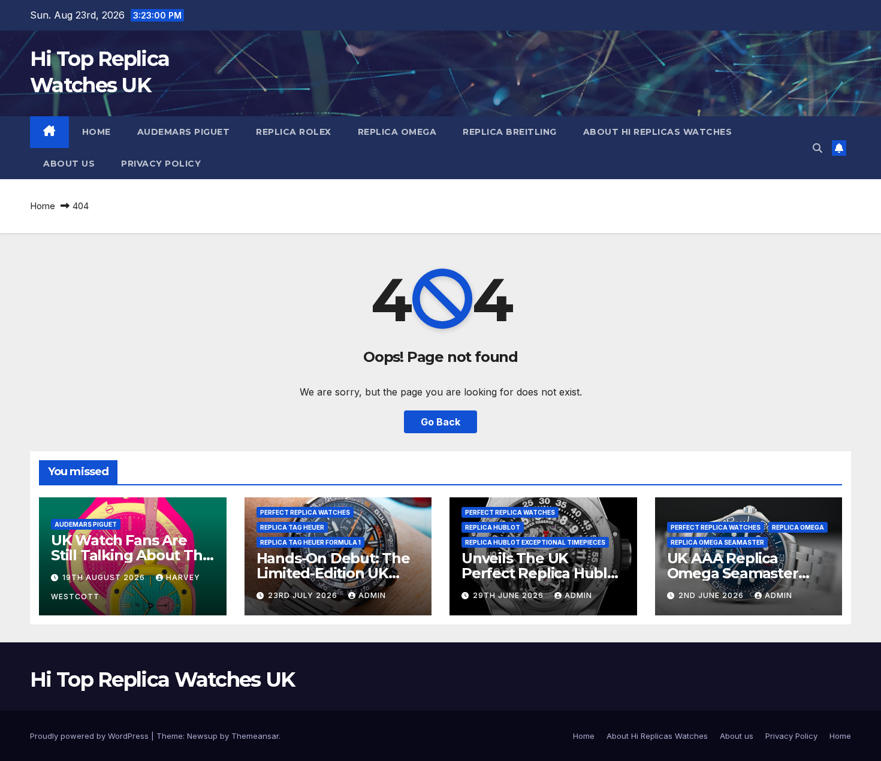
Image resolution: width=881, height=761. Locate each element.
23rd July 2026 (304, 595)
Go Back (440, 422)
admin (372, 595)
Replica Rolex (293, 131)
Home (96, 131)
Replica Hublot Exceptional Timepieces (535, 542)
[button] (817, 148)
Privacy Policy (161, 163)
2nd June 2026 (712, 595)
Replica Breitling (510, 131)
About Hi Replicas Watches (657, 131)
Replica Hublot (492, 527)
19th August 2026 (104, 577)
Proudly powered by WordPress (90, 736)
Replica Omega (397, 131)
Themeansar (255, 736)
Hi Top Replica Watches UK (162, 679)
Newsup (202, 736)
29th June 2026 (509, 595)
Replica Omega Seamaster (717, 542)
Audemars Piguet (183, 131)
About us (69, 163)
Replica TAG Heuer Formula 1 (310, 542)
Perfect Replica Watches (305, 512)
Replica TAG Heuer (292, 527)
